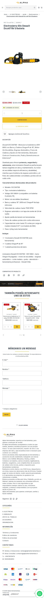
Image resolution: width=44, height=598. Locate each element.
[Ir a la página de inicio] (22, 2)
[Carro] (41, 7)
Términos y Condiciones (10, 532)
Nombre (5, 369)
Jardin (24, 14)
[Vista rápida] (17, 309)
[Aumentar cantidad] (40, 113)
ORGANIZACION (7, 522)
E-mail (5, 360)
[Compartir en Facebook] (4, 275)
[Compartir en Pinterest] (13, 275)
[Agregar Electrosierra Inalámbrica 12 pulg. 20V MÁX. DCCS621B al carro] (17, 327)
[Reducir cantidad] (4, 113)
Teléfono (5, 379)
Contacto (5, 540)
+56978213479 (10, 556)
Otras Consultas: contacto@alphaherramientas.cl (21, 553)
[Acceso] (39, 7)
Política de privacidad (9, 538)
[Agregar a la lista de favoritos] (17, 305)
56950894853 (9, 559)
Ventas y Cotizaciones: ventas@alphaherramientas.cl (22, 551)
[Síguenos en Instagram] (11, 499)
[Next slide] (40, 92)
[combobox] (20, 7)
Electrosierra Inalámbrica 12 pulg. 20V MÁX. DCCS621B (11, 317)
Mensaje (5, 388)
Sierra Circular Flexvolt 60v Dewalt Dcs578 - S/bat (32, 317)
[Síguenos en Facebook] (14, 499)
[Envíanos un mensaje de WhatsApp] (39, 593)
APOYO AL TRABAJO (9, 517)
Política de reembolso (9, 535)
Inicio (5, 14)
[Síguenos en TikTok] (17, 499)
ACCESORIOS (6, 519)
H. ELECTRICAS (15, 14)
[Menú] (2, 7)
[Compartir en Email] (18, 275)
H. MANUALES (7, 514)
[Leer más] (22, 284)
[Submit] (34, 7)
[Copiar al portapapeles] (23, 275)
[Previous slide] (4, 92)
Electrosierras (33, 14)
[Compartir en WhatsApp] (9, 275)
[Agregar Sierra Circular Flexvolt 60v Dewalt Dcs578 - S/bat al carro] (37, 327)
